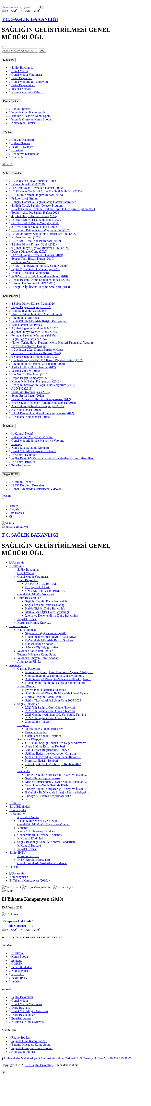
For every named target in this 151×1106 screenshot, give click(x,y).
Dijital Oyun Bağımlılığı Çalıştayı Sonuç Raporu (55, 682)
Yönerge (16, 444)
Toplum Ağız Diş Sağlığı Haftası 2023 (35, 212)
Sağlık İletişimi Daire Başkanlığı (45, 605)
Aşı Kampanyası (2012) (26, 409)
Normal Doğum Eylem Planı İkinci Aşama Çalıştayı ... (59, 672)
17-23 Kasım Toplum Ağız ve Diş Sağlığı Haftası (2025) (46, 191)
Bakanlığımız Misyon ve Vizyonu (32, 437)
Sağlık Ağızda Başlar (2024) (29, 339)
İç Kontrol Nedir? (22, 433)
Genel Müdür (19, 71)
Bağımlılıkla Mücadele (25, 317)
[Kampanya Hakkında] (33, 921)
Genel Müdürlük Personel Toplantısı (33, 451)
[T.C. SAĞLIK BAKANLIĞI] (21, 11)
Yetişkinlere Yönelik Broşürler (44, 728)
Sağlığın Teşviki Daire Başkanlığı (46, 601)
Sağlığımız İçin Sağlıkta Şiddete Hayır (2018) (39, 276)
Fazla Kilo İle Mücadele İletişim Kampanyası (39, 321)
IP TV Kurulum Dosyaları (27, 485)
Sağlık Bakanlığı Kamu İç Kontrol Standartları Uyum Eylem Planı (52, 458)
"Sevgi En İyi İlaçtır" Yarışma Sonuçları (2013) (40, 287)
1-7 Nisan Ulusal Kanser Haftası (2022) (36, 241)
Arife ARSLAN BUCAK (41, 583)
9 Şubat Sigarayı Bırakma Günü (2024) (35, 356)
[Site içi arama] (10, 516)
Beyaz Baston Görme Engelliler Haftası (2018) (40, 279)
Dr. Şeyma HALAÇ (37, 587)
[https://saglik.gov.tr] (15, 526)
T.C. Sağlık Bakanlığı (39, 1065)
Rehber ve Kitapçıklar (25, 153)
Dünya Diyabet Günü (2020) (29, 251)
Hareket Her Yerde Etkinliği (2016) (33, 283)
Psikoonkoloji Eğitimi (24, 198)
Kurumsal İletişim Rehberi (41, 760)
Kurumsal (8, 59)
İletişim (6, 495)
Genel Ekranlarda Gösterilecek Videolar (36, 489)
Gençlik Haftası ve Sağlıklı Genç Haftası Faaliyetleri (43, 202)
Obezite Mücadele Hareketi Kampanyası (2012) (41, 399)
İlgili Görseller (16, 925)
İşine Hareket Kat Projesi (26, 324)
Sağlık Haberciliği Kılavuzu (42, 778)
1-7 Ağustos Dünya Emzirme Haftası (34, 180)
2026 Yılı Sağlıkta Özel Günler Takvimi (50, 707)
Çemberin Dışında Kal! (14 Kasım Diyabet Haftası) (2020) (47, 360)
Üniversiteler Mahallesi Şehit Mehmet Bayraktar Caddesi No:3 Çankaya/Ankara (54, 1058)
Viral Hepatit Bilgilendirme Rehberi (47, 750)
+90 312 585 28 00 (120, 1058)
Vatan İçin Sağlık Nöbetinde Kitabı (47, 785)
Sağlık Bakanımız (22, 67)
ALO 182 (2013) (21, 388)
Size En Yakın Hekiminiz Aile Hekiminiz (36, 314)
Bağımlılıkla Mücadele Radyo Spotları (49, 640)
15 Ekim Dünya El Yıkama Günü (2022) (36, 219)
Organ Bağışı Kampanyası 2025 (31, 307)
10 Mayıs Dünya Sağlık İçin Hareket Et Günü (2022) (44, 233)
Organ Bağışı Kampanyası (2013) (32, 378)
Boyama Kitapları (36, 732)
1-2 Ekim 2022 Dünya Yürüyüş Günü (35, 223)
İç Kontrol (8, 425)
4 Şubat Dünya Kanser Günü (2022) (34, 244)
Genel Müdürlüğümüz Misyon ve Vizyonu (37, 440)
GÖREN (7, 164)
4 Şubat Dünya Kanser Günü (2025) (34, 332)
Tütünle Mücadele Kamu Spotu (31, 116)
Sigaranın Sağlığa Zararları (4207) (46, 633)
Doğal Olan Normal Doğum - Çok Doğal (50, 636)
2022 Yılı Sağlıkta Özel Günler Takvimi (50, 718)
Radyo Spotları (20, 108)
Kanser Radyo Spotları (39, 643)
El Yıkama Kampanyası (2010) (30, 416)
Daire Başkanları (21, 78)
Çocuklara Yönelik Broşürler (43, 735)
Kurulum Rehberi (22, 482)
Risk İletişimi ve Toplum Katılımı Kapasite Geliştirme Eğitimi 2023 (53, 209)
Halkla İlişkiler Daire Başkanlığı (45, 608)
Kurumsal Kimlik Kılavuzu (28, 92)
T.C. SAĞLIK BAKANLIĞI (30, 19)
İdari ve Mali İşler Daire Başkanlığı (47, 612)
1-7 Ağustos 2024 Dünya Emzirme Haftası (37, 349)
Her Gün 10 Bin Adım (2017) (29, 374)
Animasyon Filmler (23, 123)
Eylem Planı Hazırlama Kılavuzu (45, 689)
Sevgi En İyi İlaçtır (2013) (27, 395)
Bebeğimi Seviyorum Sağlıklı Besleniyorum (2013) (43, 385)
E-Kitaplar (17, 157)
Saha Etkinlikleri (12, 173)
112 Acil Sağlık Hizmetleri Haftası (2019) (37, 255)
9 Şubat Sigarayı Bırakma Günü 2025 (34, 328)
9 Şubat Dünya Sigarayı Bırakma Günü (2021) (40, 248)
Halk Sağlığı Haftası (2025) (28, 310)
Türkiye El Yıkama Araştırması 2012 (48, 796)
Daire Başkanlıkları (23, 85)
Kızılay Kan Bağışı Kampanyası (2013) (36, 381)
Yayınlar (7, 132)
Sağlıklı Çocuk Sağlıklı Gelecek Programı (37, 205)
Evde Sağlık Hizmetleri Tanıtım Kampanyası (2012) (43, 402)
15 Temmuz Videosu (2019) (28, 262)
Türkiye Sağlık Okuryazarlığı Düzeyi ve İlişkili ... (56, 774)
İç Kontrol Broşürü (23, 461)
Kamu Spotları (11, 101)
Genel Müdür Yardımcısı (26, 74)
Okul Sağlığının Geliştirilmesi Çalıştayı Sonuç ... (55, 675)
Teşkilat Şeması (21, 88)
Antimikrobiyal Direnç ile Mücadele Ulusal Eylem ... (58, 679)
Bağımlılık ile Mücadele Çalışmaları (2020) (38, 363)
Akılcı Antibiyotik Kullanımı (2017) (33, 367)
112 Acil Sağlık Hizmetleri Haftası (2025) (37, 187)
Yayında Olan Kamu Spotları (29, 112)
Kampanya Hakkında (17, 921)
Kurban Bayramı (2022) (26, 237)
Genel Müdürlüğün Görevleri (29, 81)
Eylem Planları (20, 143)
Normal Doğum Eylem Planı (43, 697)
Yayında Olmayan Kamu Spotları (31, 119)
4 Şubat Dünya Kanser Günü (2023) (34, 216)
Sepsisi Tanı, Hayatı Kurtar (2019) (32, 258)
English (14, 509)
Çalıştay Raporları (22, 139)
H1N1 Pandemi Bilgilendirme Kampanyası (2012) (42, 413)
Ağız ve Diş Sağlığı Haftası (42, 647)
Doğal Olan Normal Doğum (28, 346)
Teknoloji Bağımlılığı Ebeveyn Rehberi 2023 (53, 764)
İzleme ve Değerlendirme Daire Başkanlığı (51, 615)
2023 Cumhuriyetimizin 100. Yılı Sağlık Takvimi (55, 714)
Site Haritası (17, 513)
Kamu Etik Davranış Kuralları (30, 447)
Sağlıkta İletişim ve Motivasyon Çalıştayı (50, 753)
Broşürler (17, 150)
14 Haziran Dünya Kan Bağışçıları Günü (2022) (41, 230)
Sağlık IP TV (10, 474)
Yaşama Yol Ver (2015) (25, 370)
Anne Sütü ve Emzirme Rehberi (45, 746)
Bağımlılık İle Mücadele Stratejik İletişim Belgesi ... (57, 792)
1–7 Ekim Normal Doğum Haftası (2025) (37, 195)
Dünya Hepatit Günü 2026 (28, 184)
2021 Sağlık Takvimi (38, 721)
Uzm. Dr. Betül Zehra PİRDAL (45, 590)
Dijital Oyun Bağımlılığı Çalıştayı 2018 (35, 269)
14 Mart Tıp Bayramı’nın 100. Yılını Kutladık (39, 265)
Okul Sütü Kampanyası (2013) (30, 392)
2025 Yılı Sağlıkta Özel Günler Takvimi (50, 711)
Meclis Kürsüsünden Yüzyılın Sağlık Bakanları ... (56, 781)
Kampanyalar (10, 295)
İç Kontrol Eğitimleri (24, 454)
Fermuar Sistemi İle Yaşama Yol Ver (33, 335)
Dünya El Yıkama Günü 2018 (30, 272)
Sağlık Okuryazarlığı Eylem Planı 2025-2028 (53, 700)
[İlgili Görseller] (33, 926)
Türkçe (13, 505)
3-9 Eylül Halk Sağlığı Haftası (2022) (34, 226)
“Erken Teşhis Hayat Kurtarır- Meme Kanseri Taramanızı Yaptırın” (52, 342)
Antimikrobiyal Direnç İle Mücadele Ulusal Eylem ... (58, 693)
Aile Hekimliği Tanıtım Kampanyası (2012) (38, 406)
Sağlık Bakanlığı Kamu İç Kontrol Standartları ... (47, 842)
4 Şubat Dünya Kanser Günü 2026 (33, 303)
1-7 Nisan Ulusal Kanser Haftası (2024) (36, 353)
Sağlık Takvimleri (22, 146)
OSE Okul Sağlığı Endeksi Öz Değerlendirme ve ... (57, 743)
